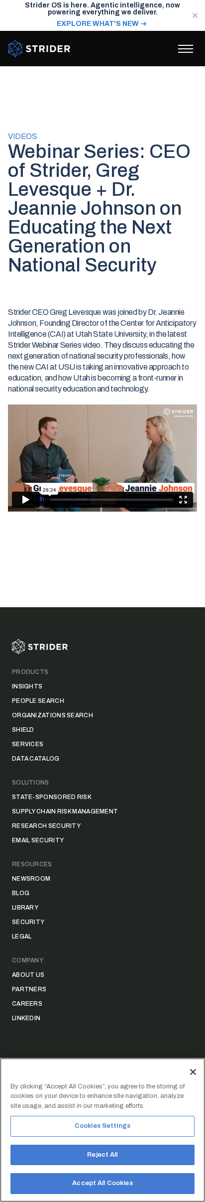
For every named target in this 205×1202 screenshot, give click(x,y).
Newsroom (31, 878)
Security (28, 922)
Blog (20, 893)
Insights (27, 686)
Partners (29, 989)
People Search (38, 700)
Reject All (102, 1154)
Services (27, 744)
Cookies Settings (102, 1125)
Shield (23, 729)
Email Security (38, 840)
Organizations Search (52, 715)
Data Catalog (36, 758)
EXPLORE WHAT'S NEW (98, 23)
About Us (28, 974)
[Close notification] (195, 15)
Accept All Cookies (102, 1183)
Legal (22, 936)
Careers (27, 1003)
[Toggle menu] (185, 48)
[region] (102, 1130)
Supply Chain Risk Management (65, 811)
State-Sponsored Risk (52, 797)
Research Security (46, 825)
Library (25, 907)
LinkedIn (26, 1018)
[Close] (193, 1072)
